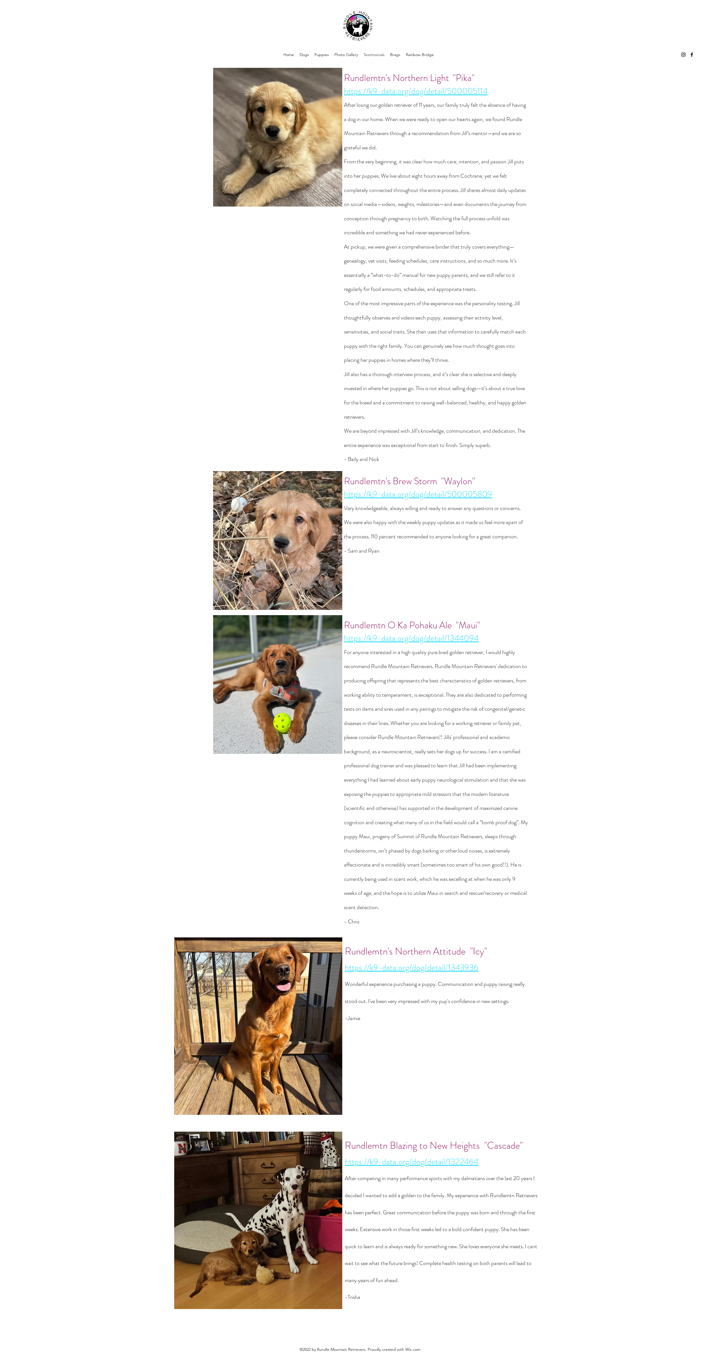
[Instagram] (683, 54)
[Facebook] (692, 54)
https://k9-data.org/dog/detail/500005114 (416, 91)
